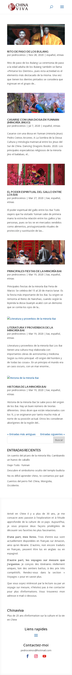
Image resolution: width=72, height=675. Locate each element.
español (50, 55)
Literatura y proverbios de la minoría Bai (30, 329)
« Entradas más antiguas (21, 434)
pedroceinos (19, 55)
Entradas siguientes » (52, 434)
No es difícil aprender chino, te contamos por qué (35, 475)
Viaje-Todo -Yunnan (18, 465)
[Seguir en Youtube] (44, 656)
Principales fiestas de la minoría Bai (34, 271)
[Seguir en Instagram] (36, 656)
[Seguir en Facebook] (27, 656)
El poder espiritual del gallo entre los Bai (34, 193)
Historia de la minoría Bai (26, 386)
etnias (60, 55)
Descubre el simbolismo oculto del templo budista (35, 470)
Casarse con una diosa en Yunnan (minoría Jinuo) (33, 121)
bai (48, 198)
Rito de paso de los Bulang (27, 51)
